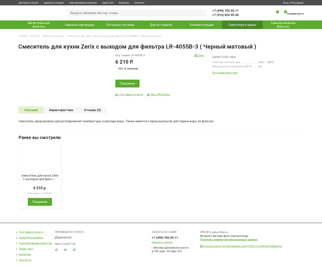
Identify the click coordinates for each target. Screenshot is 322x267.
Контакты (139, 2)
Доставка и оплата (28, 2)
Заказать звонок (162, 242)
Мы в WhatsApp (160, 94)
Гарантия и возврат (54, 2)
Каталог (35, 36)
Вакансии (124, 2)
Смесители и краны (54, 36)
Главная (23, 36)
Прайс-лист (108, 2)
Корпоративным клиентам (83, 2)
